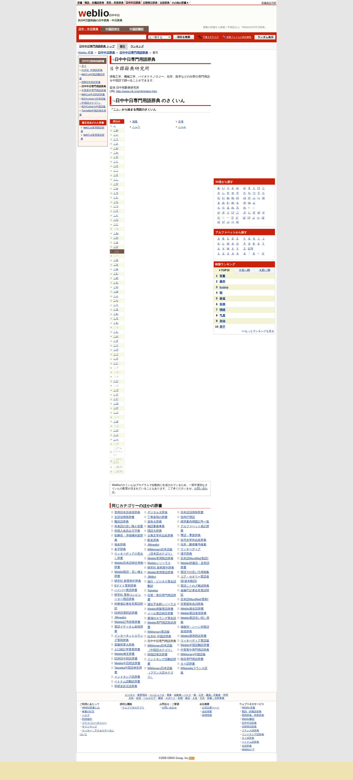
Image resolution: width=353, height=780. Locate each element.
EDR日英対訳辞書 (125, 612)
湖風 (134, 121)
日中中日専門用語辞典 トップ (97, 46)
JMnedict (120, 617)
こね (115, 233)
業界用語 (142, 695)
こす (115, 184)
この (115, 237)
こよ (115, 296)
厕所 (222, 281)
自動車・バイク (182, 695)
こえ (115, 143)
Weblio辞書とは (91, 707)
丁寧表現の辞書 (157, 517)
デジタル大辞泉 (157, 512)
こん (115, 331)
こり (115, 304)
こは (115, 242)
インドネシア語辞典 (253, 734)
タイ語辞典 (248, 738)
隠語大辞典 (154, 530)
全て (84, 66)
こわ (115, 322)
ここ (115, 170)
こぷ (115, 435)
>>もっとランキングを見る (258, 331)
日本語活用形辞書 (192, 512)
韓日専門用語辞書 (192, 659)
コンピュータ (157, 695)
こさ (115, 175)
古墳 (180, 121)
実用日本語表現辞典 (127, 512)
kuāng (224, 287)
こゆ (115, 291)
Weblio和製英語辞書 (160, 608)
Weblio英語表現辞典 (194, 613)
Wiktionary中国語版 (193, 654)
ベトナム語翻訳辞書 (127, 681)
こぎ (115, 340)
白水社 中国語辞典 (159, 636)
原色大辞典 (154, 521)
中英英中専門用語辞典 (195, 649)
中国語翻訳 (137, 29)
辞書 (79, 2)
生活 (138, 698)
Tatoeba (152, 590)
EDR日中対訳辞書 (125, 658)
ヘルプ (85, 715)
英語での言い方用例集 (195, 572)
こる (115, 309)
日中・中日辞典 (88, 29)
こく (115, 161)
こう (115, 139)
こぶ (115, 412)
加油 (222, 321)
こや (115, 287)
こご (115, 354)
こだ (115, 381)
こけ (115, 166)
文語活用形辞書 (124, 517)
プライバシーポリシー (94, 723)
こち (115, 202)
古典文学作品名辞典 (160, 535)
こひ (115, 246)
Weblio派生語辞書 (192, 608)
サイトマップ (89, 726)
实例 (222, 304)
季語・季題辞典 (191, 535)
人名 (194, 698)
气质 (222, 315)
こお (115, 148)
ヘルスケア (149, 698)
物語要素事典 (156, 526)
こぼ (115, 421)
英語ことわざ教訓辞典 (195, 585)
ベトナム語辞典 (250, 742)
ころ (115, 318)
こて (115, 210)
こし (115, 179)
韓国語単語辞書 (157, 654)
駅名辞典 (153, 540)
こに (115, 224)
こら (115, 300)
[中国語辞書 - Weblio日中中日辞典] (93, 15)
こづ (115, 390)
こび (115, 408)
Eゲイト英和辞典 (125, 585)
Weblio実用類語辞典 (160, 558)
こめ (115, 278)
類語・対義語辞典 (94, 2)
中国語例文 (112, 29)
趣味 (160, 698)
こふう (136, 126)
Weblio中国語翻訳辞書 (195, 645)
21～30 (264, 270)
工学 (201, 695)
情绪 (222, 309)
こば (115, 403)
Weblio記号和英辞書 (127, 622)
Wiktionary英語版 (158, 631)
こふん (182, 126)
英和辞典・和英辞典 (253, 715)
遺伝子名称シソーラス (161, 604)
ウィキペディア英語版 (195, 640)
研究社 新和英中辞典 (160, 567)
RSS (191, 758)
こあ (115, 130)
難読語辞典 (121, 521)
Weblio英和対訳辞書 (194, 635)
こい (115, 134)
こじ (115, 363)
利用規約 (87, 719)
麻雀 (222, 298)
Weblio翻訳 (248, 719)
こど (115, 399)
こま (115, 264)
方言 (202, 698)
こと (115, 215)
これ (115, 313)
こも (115, 282)
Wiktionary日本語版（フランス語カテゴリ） (160, 672)
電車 (169, 695)
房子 (222, 326)
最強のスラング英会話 (161, 618)
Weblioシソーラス (159, 563)
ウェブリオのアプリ (133, 707)
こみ (115, 269)
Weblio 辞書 (85, 52)
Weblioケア (248, 749)
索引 (122, 46)
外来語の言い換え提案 (128, 526)
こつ (115, 206)
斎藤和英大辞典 (124, 644)
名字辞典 (120, 549)
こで (115, 394)
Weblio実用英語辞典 (160, 572)
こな (115, 219)
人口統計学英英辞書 (127, 649)
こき (115, 157)
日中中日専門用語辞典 (134, 52)
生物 (180, 698)
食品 (187, 698)
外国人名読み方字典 (127, 530)
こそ (115, 193)
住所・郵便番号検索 (193, 544)
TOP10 (223, 270)
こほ (115, 260)
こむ (115, 273)
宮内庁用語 (188, 517)
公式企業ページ (210, 707)
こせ (115, 188)
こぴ (115, 430)
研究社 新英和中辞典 (127, 580)
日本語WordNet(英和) (194, 599)
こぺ (115, 439)
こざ (115, 358)
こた (115, 197)
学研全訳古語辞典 (125, 686)
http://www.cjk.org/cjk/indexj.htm (136, 91)
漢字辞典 (186, 553)
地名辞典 (120, 544)
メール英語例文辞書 (160, 613)
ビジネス (130, 695)
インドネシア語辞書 (127, 676)
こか (115, 152)
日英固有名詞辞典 (192, 604)
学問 (225, 695)
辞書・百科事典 (215, 698)
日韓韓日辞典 (150, 2)
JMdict (151, 576)
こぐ (115, 345)
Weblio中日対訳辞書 (127, 663)
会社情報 (207, 711)
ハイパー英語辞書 (125, 590)
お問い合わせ (169, 707)
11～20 (244, 270)
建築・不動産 (213, 695)
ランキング (137, 46)
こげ (115, 349)
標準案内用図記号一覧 (195, 521)
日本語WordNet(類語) (194, 558)
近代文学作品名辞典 (193, 540)
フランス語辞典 (250, 730)
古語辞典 (165, 2)
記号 (250, 248)
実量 (222, 276)
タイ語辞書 (188, 663)
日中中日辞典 (133, 2)
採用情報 (207, 715)
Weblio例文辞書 (124, 653)
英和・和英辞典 (115, 2)
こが (115, 336)
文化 (131, 698)
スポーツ (170, 698)
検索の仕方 (88, 711)
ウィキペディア (191, 549)
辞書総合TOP (268, 2)
